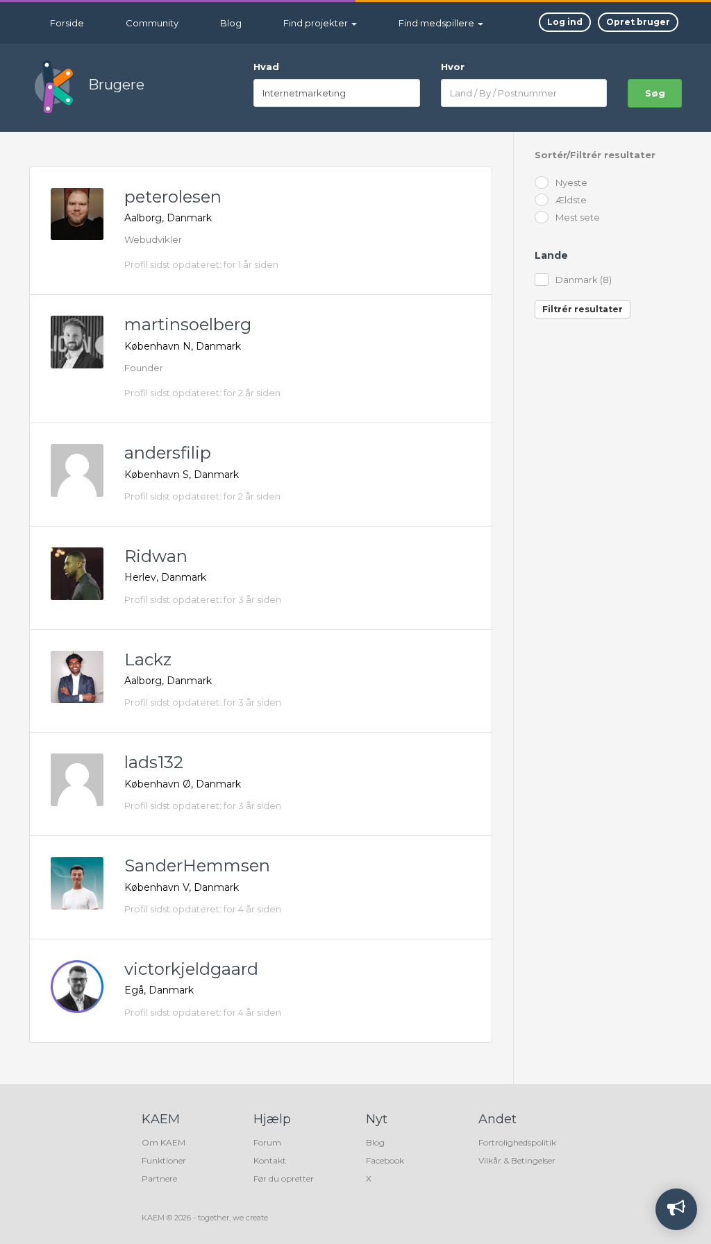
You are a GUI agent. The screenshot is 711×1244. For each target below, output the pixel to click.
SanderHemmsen (197, 865)
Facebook (385, 1160)
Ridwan (155, 556)
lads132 (153, 762)
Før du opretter (283, 1178)
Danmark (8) (583, 280)
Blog (231, 22)
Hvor (453, 66)
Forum (267, 1142)
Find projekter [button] (316, 22)
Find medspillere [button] (437, 22)
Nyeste (571, 183)
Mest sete (577, 217)
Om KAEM (163, 1142)
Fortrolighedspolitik (517, 1142)
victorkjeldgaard (191, 969)
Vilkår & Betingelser (516, 1160)
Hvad (266, 66)
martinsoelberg (187, 324)
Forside (67, 22)
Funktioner (164, 1160)
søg (655, 93)
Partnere (159, 1178)
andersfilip (167, 453)
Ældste (571, 200)
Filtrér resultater (582, 309)
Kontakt (269, 1160)
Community (152, 22)
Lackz (148, 659)
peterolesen (172, 197)
